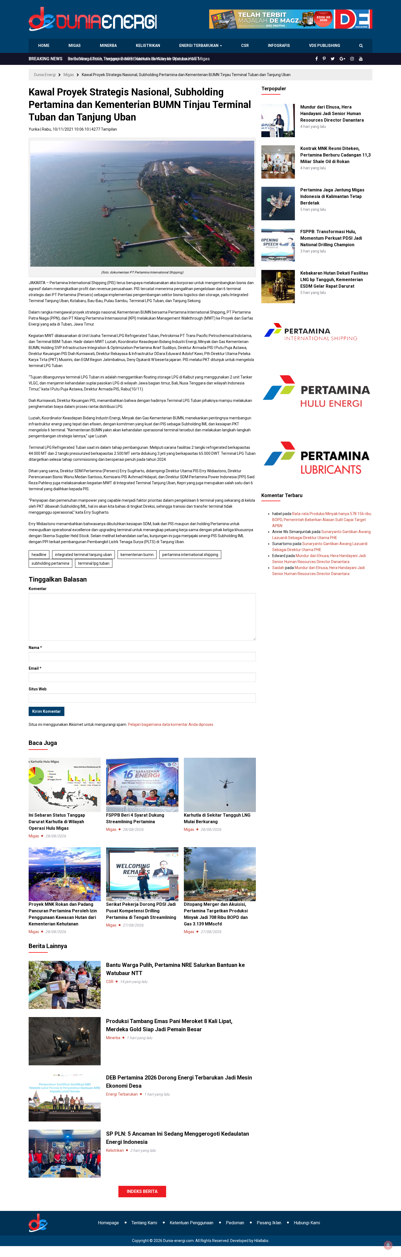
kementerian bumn (137, 554)
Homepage (108, 1222)
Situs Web (37, 689)
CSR (245, 45)
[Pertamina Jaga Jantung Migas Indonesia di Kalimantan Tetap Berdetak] (278, 203)
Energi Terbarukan (199, 45)
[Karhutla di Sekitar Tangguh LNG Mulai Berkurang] (220, 784)
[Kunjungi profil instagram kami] (355, 59)
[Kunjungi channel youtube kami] (362, 59)
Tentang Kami (144, 1222)
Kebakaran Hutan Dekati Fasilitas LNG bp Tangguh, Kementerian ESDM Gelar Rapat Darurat (334, 279)
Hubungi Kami (307, 1222)
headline (39, 554)
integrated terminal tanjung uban (83, 554)
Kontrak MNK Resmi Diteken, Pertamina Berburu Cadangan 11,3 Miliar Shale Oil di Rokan (335, 155)
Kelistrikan (148, 45)
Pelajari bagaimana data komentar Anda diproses (170, 724)
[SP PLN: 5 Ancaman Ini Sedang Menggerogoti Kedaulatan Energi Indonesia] (65, 1153)
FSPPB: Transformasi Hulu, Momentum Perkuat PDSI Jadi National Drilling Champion (331, 238)
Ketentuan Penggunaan (191, 1222)
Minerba (109, 45)
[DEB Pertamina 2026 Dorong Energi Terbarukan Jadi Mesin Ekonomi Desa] (65, 1097)
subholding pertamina (50, 563)
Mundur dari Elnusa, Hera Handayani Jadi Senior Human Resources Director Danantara (332, 113)
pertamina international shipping (190, 554)
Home (44, 45)
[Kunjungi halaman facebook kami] (325, 59)
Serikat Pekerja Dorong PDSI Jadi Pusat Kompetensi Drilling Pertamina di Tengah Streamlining (141, 911)
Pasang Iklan (269, 1222)
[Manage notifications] (388, 1245)
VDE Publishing (324, 45)
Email (35, 668)
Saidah (278, 568)
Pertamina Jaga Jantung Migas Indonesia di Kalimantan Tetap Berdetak (332, 196)
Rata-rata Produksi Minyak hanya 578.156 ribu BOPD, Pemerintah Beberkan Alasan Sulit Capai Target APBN (321, 520)
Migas (75, 45)
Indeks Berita (142, 1191)
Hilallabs (261, 1240)
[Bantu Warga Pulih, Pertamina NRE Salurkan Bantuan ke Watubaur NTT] (65, 984)
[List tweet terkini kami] (339, 59)
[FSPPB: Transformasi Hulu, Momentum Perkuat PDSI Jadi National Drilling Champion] (278, 244)
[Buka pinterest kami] (331, 59)
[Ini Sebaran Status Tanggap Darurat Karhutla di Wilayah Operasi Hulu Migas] (65, 784)
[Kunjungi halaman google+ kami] (347, 59)
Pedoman (235, 1222)
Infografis (279, 45)
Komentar (38, 589)
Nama (35, 647)
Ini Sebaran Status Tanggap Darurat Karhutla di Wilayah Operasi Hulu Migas (139, 58)
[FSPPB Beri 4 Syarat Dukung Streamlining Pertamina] (142, 784)
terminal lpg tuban (93, 563)
